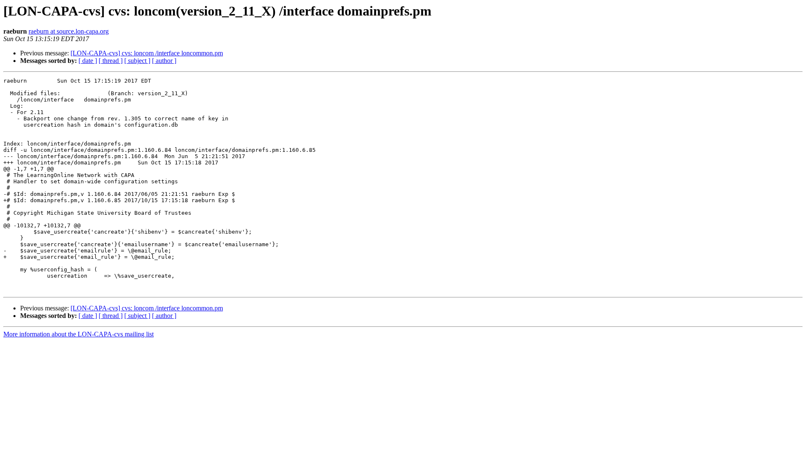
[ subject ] (137, 60)
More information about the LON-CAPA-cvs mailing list (78, 334)
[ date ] (88, 60)
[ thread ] (111, 60)
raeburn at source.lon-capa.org (69, 31)
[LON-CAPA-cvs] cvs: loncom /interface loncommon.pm (147, 53)
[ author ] (164, 60)
